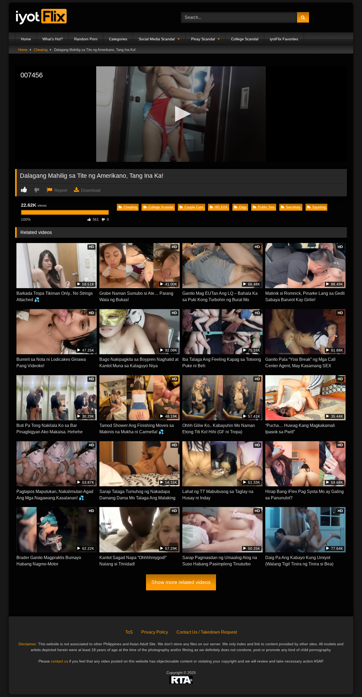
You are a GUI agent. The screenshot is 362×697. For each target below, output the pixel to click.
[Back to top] (345, 681)
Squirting (319, 207)
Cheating (40, 50)
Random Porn (86, 39)
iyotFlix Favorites (284, 39)
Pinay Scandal (203, 39)
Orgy (242, 207)
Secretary (293, 207)
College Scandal (244, 39)
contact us (59, 661)
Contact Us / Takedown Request (206, 632)
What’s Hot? (52, 39)
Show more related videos (181, 582)
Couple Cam (193, 207)
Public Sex (266, 207)
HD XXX (221, 207)
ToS (129, 632)
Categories (118, 39)
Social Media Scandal (157, 39)
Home (26, 39)
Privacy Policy (154, 632)
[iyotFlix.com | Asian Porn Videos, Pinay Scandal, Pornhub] (41, 17)
